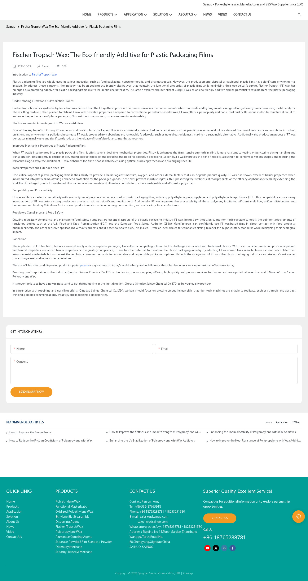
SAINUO (135, 547)
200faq (296, 422)
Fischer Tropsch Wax (44, 74)
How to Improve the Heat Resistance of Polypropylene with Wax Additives (256, 440)
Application (282, 422)
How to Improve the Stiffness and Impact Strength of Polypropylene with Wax (156, 432)
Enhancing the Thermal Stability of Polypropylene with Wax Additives (253, 432)
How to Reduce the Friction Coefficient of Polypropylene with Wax (50, 440)
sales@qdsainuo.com (154, 516)
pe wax (84, 265)
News (269, 422)
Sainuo (11, 27)
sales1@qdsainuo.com (153, 522)
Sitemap (187, 573)
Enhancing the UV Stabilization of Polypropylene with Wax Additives (152, 440)
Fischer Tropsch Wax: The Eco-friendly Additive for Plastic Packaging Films (71, 27)
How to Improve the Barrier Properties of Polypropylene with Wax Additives (32, 432)
